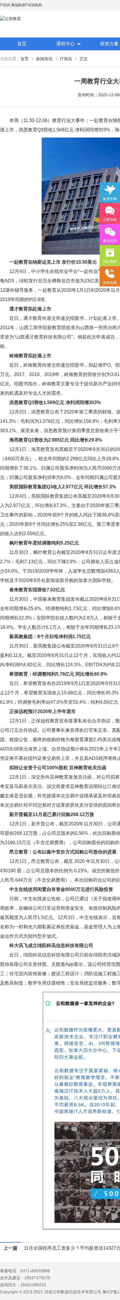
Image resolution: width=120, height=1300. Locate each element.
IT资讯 (66, 58)
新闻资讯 (44, 58)
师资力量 (109, 43)
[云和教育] (26, 19)
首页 (22, 43)
